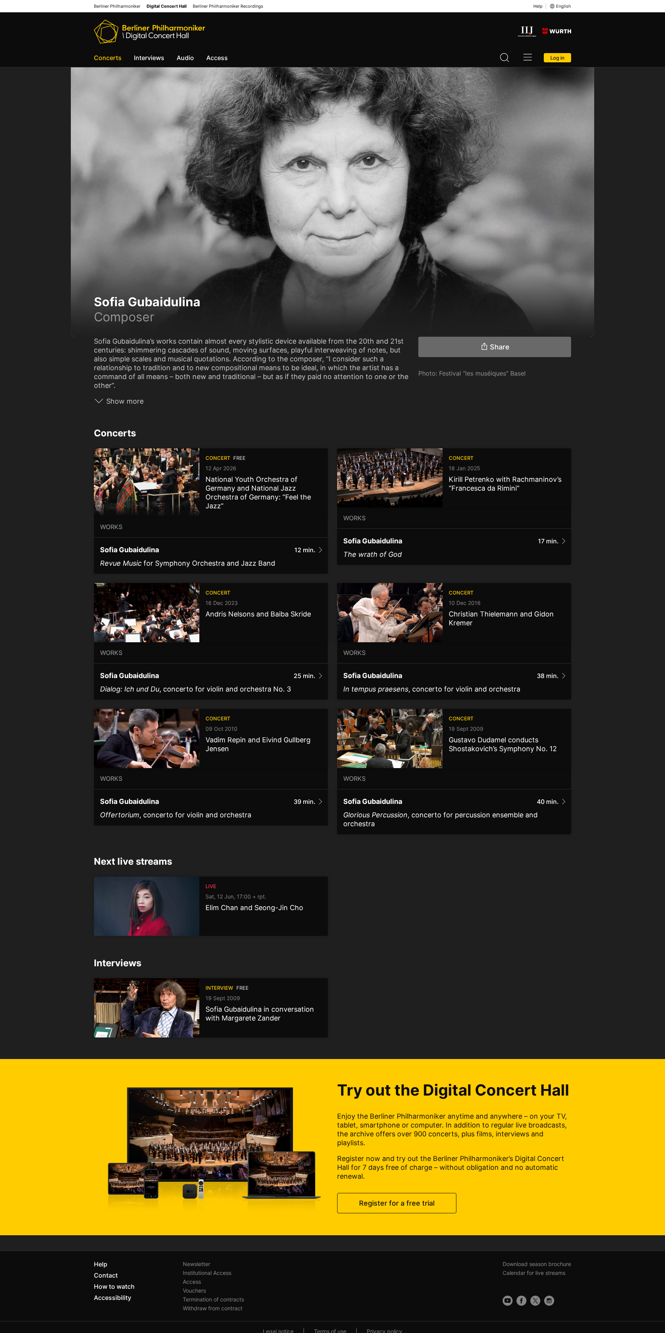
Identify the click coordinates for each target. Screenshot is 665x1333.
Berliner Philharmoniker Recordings (228, 6)
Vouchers (194, 1290)
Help (538, 6)
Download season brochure (537, 1264)
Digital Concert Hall (167, 6)
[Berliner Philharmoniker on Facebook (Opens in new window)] (521, 1301)
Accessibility (112, 1297)
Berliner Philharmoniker (117, 6)
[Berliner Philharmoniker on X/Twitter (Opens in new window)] (535, 1301)
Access (217, 58)
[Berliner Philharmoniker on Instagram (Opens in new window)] (549, 1301)
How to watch (114, 1286)
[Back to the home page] (149, 31)
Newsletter (196, 1264)
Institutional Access (207, 1273)
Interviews (149, 58)
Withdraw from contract (212, 1308)
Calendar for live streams (534, 1273)
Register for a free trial (396, 1203)
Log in (557, 58)
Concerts (108, 58)
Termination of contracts (213, 1299)
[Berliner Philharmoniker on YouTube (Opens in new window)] (508, 1301)
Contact (106, 1275)
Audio (185, 58)
